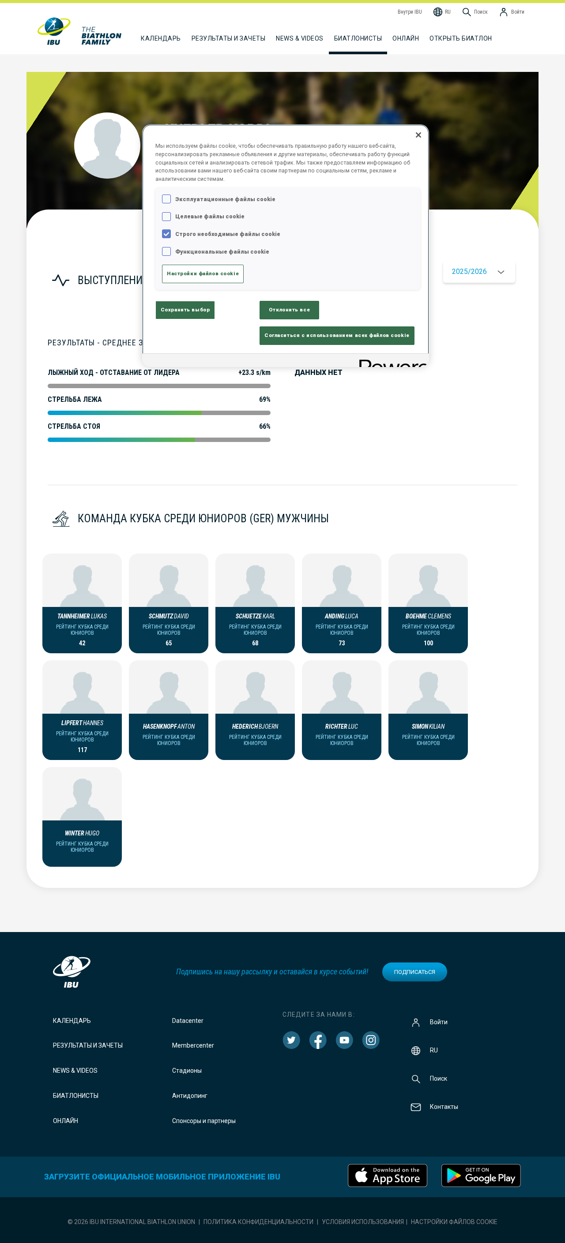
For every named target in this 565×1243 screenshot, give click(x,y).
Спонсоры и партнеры (204, 1120)
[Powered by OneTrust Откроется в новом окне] (391, 361)
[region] (285, 245)
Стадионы (187, 1070)
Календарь (72, 1020)
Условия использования (363, 1221)
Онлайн (405, 38)
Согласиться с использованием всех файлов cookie (337, 335)
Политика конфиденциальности (258, 1221)
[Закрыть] (418, 135)
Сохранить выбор (185, 310)
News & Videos (75, 1070)
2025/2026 (469, 271)
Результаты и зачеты (88, 1045)
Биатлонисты (75, 1095)
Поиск (438, 1078)
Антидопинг (189, 1095)
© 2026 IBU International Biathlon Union (131, 1221)
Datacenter (187, 1020)
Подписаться (414, 972)
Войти (439, 1021)
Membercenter (193, 1045)
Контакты (444, 1106)
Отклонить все (289, 310)
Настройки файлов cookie (454, 1221)
